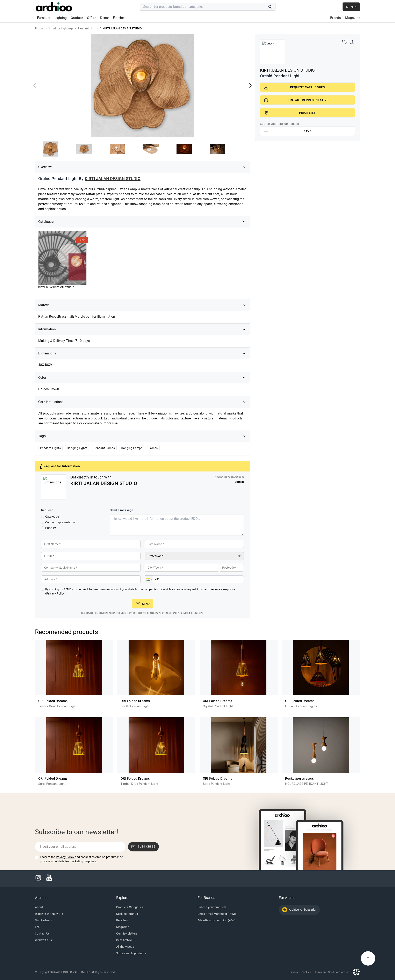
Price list (50, 528)
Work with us (43, 940)
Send (146, 603)
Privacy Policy (65, 857)
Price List (307, 112)
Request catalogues (307, 87)
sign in (351, 6)
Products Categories (129, 907)
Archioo (41, 897)
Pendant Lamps (104, 448)
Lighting (61, 18)
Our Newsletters (126, 933)
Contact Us (42, 933)
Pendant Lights (50, 448)
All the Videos (125, 946)
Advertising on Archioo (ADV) (217, 920)
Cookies (306, 972)
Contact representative (60, 522)
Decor (104, 18)
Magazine (352, 18)
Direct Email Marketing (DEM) (217, 913)
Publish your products (212, 907)
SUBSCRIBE (147, 846)
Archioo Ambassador (303, 909)
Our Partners (43, 920)
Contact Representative (308, 100)
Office (91, 18)
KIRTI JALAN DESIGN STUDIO (113, 178)
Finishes (119, 18)
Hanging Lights (77, 448)
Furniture (43, 18)
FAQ (38, 927)
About (39, 907)
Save (307, 131)
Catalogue (52, 516)
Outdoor (77, 18)
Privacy (293, 972)
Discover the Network (49, 913)
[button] (149, 579)
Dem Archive (124, 940)
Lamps (153, 448)
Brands (335, 18)
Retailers (122, 920)
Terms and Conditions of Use (332, 972)
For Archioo (288, 897)
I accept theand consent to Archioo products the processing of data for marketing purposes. (81, 859)
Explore (122, 897)
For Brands (206, 897)
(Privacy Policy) (55, 593)
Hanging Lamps (131, 448)
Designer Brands (127, 913)
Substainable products (131, 953)
